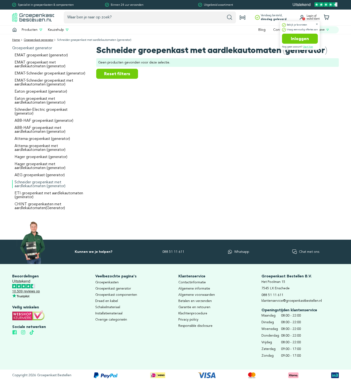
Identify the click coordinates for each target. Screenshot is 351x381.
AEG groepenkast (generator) (40, 175)
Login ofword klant (313, 17)
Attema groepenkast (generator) (42, 139)
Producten (29, 30)
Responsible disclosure (195, 326)
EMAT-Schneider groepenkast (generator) (50, 73)
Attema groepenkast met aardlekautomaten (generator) (40, 148)
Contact (279, 30)
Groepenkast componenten (116, 294)
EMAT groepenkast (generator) (41, 55)
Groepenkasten (107, 282)
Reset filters (117, 74)
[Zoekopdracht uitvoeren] (229, 17)
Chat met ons (309, 252)
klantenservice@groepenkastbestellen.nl (291, 300)
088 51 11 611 (173, 252)
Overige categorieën (111, 319)
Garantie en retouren (194, 307)
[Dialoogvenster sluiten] (317, 24)
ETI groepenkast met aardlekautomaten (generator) (49, 195)
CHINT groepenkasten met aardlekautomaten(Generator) (40, 206)
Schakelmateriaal (107, 307)
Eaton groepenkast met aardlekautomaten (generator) (40, 101)
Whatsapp (241, 252)
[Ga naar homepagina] (14, 30)
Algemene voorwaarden (196, 294)
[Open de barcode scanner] (242, 17)
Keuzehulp (56, 30)
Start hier (308, 47)
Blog (262, 30)
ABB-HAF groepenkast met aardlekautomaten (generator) (40, 130)
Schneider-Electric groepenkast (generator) (41, 112)
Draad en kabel (106, 301)
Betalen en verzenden (195, 301)
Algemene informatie (194, 288)
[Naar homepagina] (33, 17)
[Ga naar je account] (302, 17)
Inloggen (300, 39)
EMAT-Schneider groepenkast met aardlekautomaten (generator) (44, 82)
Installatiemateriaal (108, 313)
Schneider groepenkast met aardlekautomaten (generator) (40, 184)
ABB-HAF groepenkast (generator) (44, 121)
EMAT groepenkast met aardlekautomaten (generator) (40, 64)
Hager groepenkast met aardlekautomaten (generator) (40, 166)
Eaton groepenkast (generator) (41, 92)
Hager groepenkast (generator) (41, 157)
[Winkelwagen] (326, 17)
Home (16, 40)
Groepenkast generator (38, 40)
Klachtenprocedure (192, 313)
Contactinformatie (192, 282)
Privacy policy (188, 319)
